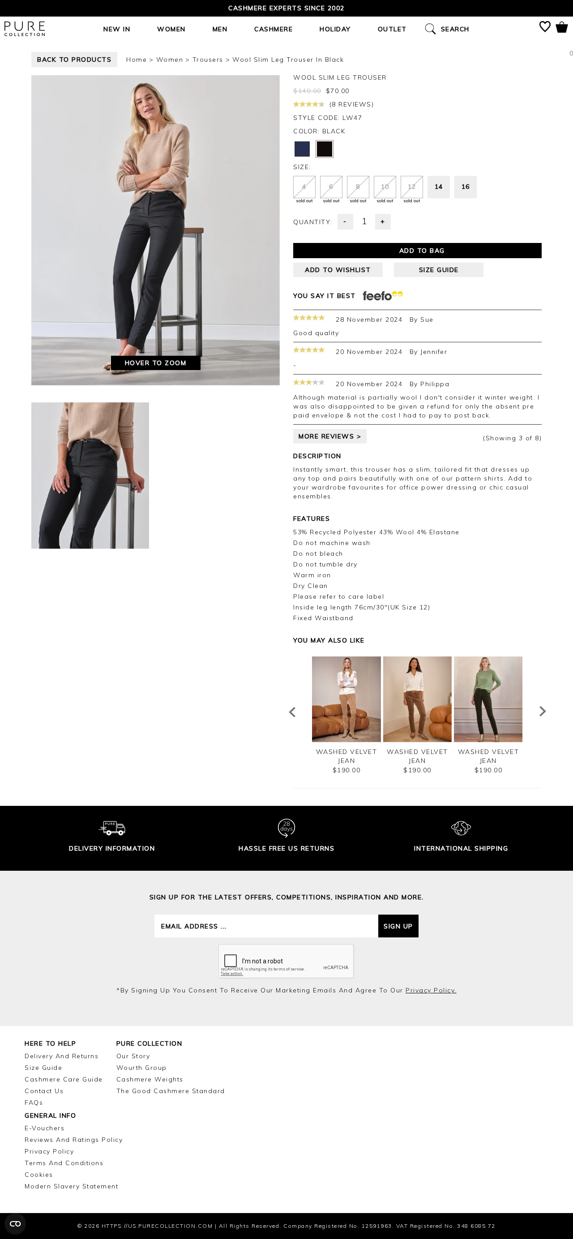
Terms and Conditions (64, 1163)
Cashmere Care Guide (64, 1079)
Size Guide (43, 1068)
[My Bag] (562, 29)
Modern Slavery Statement (71, 1186)
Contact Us (44, 1091)
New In (116, 29)
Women (171, 29)
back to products (74, 59)
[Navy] (302, 149)
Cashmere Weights (150, 1079)
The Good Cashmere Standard (170, 1091)
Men (220, 29)
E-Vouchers (44, 1128)
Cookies (39, 1175)
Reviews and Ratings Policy (74, 1140)
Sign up (398, 926)
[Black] (324, 149)
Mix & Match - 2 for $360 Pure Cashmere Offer (286, 8)
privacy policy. (431, 990)
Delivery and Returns (61, 1056)
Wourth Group (141, 1068)
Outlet (392, 29)
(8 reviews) (350, 104)
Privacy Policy (49, 1151)
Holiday (335, 29)
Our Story (133, 1056)
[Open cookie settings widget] (15, 1224)
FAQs (34, 1102)
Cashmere (273, 29)
